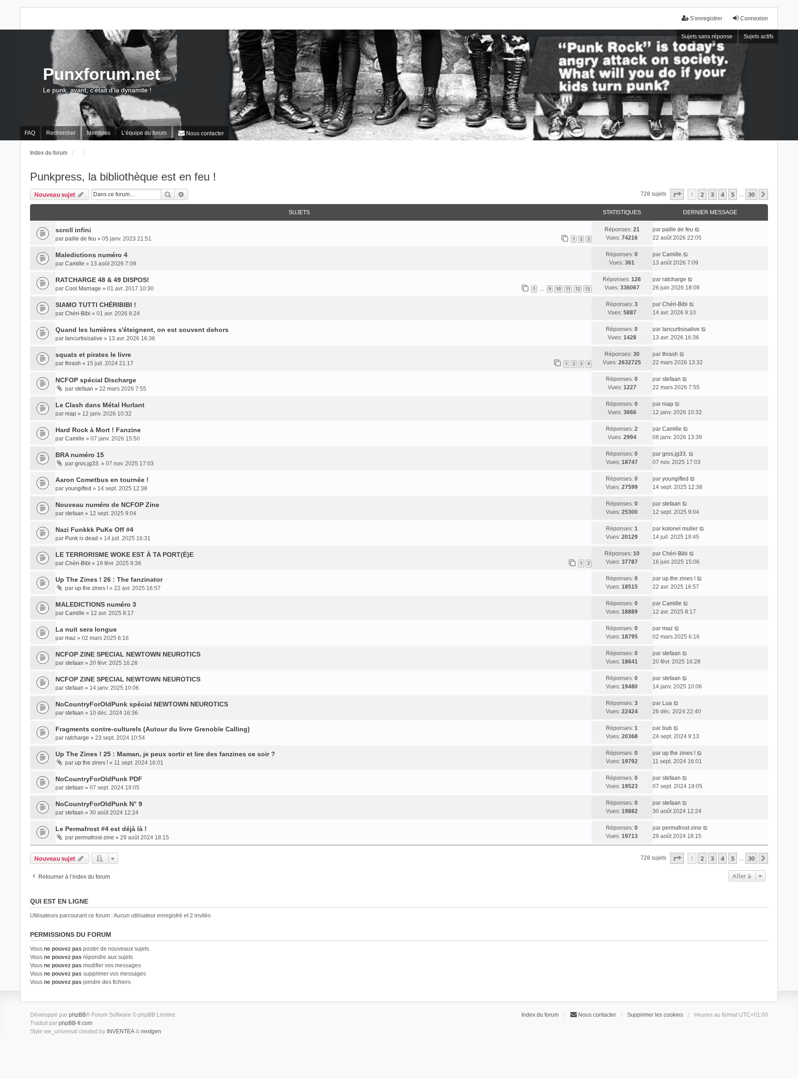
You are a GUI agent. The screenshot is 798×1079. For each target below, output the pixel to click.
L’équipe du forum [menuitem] (144, 133)
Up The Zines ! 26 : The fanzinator (109, 579)
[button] (677, 194)
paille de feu (80, 238)
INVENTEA (120, 1031)
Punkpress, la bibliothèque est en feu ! (123, 176)
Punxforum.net (101, 74)
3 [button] (712, 194)
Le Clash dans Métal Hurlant (100, 405)
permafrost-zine (94, 837)
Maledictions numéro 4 (91, 255)
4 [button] (722, 194)
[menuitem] (201, 133)
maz (70, 638)
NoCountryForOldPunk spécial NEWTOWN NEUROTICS (141, 704)
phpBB (77, 1015)
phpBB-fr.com (75, 1023)
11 (568, 289)
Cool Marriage (83, 288)
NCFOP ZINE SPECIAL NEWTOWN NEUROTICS (127, 654)
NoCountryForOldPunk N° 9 (98, 804)
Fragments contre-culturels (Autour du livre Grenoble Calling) (152, 729)
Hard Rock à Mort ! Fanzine (98, 430)
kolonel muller (680, 528)
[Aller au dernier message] (698, 229)
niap (70, 413)
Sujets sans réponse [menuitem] (706, 36)
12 (577, 289)
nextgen (151, 1031)
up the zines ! (91, 588)
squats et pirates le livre (93, 354)
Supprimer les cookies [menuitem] (655, 1015)
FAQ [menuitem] (29, 133)
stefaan (84, 389)
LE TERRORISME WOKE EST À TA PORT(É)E (124, 554)
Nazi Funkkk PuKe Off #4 (94, 529)
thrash (73, 363)
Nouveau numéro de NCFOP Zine (107, 504)
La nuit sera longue (86, 629)
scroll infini (73, 230)
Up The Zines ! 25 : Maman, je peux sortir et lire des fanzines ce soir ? (165, 754)
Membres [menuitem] (98, 133)
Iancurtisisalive (84, 338)
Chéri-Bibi (78, 313)
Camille (75, 263)
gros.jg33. (87, 463)
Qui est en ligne (59, 901)
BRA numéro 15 (79, 454)
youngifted (78, 488)
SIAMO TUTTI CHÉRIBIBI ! (95, 304)
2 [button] (702, 194)
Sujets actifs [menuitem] (759, 36)
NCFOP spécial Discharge (95, 380)
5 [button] (732, 194)
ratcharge (674, 279)
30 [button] (751, 194)
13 (587, 289)
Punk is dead (81, 538)
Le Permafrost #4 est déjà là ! (101, 828)
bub (667, 728)
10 (558, 289)
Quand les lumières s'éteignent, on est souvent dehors (142, 329)
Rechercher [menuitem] (61, 133)
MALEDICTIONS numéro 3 (95, 604)
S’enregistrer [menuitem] (706, 18)
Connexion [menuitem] (754, 18)
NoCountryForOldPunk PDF (98, 779)
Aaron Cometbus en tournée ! (102, 479)
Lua (667, 703)
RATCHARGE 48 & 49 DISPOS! (102, 279)
